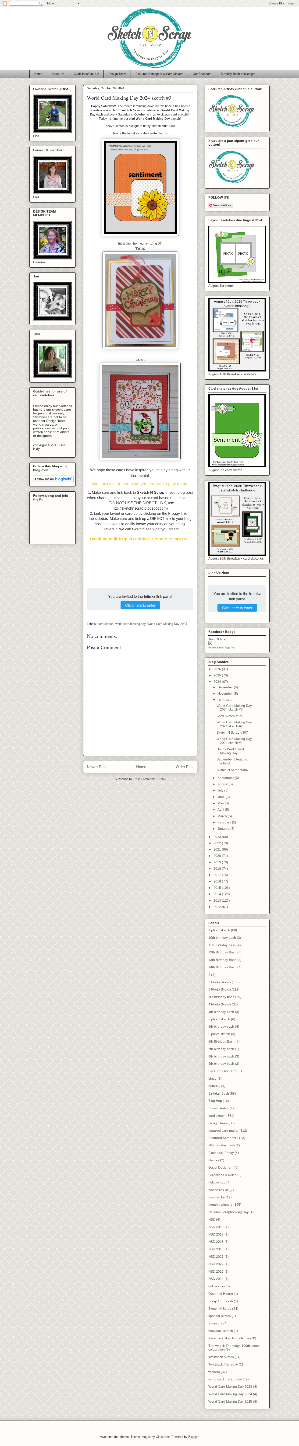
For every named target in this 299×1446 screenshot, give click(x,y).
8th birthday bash (221, 1056)
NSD (211, 1219)
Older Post (184, 767)
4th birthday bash (221, 1012)
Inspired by (216, 1197)
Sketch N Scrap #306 (232, 770)
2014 (218, 894)
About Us (58, 74)
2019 (218, 862)
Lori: (140, 359)
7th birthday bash (221, 1049)
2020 (218, 856)
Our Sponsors (202, 74)
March (222, 816)
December (225, 687)
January (223, 828)
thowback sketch (220, 1331)
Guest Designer (219, 1167)
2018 (218, 868)
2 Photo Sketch (219, 982)
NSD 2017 (216, 1234)
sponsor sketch (219, 1316)
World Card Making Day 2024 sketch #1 (234, 741)
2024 (218, 681)
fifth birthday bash (221, 1145)
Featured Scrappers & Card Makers (159, 74)
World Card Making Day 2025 (230, 1401)
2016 (218, 881)
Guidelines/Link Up (86, 74)
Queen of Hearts (220, 1293)
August (223, 784)
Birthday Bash (218, 1093)
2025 (218, 675)
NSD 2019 (216, 1249)
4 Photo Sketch (219, 1004)
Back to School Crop (223, 1071)
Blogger (193, 1437)
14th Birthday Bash (222, 967)
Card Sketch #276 (230, 716)
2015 (218, 887)
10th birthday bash (222, 937)
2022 (218, 843)
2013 (218, 900)
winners (214, 1372)
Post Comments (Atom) (150, 779)
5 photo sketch (219, 1019)
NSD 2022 (216, 1264)
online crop (216, 1286)
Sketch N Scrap (217, 639)
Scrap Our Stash (220, 1301)
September (226, 778)
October (223, 700)
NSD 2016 (216, 1227)
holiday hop (216, 1182)
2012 (218, 907)
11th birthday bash (222, 945)
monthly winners (220, 1204)
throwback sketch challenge (228, 1338)
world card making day (130, 624)
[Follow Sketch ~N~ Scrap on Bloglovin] (53, 481)
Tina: (140, 248)
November (225, 693)
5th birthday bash (221, 1026)
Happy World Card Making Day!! (230, 751)
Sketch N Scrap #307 (232, 732)
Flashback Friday (221, 1153)
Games (213, 1160)
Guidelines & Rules (222, 1175)
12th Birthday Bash (222, 952)
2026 (218, 669)
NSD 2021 (216, 1256)
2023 (218, 837)
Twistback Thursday (223, 1364)
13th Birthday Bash (222, 960)
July (220, 790)
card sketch (106, 624)
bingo (212, 1078)
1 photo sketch (219, 930)
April (221, 809)
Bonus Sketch (218, 1108)
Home (38, 74)
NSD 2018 (216, 1241)
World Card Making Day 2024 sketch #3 (234, 707)
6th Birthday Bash (221, 1041)
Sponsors (215, 1323)
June (221, 797)
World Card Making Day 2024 (167, 624)
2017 (218, 875)
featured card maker (223, 1130)
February (224, 822)
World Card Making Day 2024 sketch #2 (234, 724)
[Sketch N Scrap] (210, 643)
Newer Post (96, 767)
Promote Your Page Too (221, 647)
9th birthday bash (221, 1063)
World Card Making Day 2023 (230, 1386)
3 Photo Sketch (219, 989)
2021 (218, 849)
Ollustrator (163, 1437)
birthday (214, 1086)
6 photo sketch (219, 1034)
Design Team (117, 74)
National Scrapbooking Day (228, 1212)
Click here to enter (140, 605)
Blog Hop (215, 1101)
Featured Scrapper (222, 1138)
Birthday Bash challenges (238, 74)
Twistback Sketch (221, 1357)
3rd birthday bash (221, 997)
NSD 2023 (216, 1271)
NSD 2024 (216, 1279)
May (221, 803)
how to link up (218, 1190)
